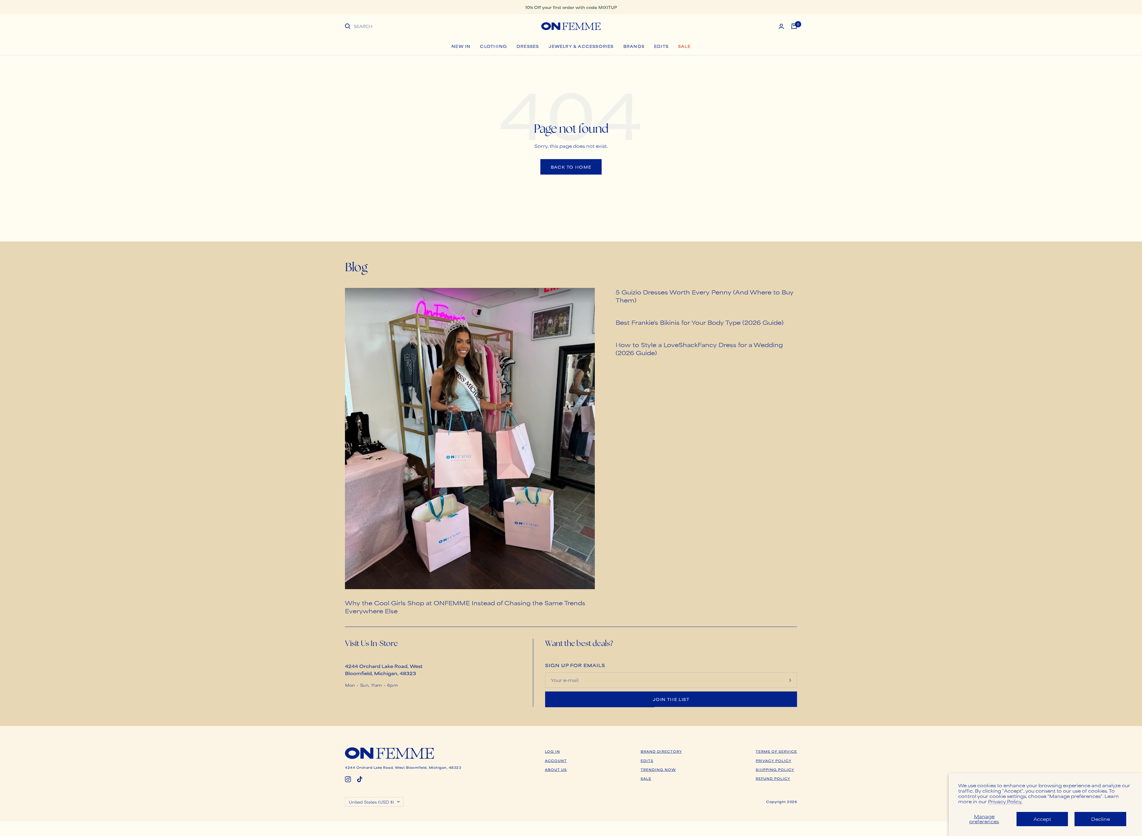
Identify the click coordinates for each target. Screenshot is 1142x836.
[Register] (790, 680)
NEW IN (460, 46)
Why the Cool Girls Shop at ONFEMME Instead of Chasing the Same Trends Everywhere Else (465, 606)
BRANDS (633, 46)
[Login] (781, 26)
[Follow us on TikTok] (360, 779)
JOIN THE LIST (671, 699)
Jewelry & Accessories (581, 46)
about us (556, 769)
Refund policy (773, 778)
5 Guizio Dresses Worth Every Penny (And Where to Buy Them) (704, 296)
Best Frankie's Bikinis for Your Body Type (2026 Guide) (700, 322)
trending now (658, 769)
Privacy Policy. (1005, 801)
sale (646, 778)
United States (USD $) (371, 802)
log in (552, 751)
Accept (1042, 818)
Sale (684, 46)
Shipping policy (775, 769)
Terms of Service (776, 751)
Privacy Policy (773, 760)
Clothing (493, 46)
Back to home (571, 167)
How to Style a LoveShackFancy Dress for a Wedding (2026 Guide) (699, 348)
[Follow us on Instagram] (348, 779)
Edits (661, 46)
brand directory (661, 751)
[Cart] (794, 26)
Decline (1100, 818)
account (556, 760)
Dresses (528, 46)
